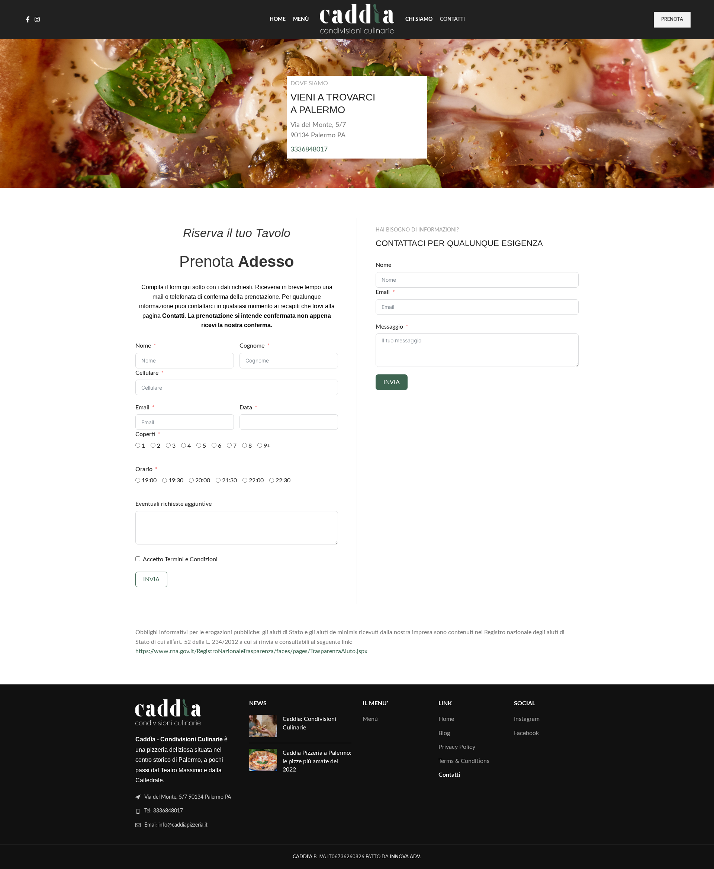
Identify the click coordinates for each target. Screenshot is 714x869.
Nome (143, 346)
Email (142, 407)
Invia (151, 579)
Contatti (449, 775)
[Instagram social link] (37, 19)
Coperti (145, 434)
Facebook (526, 733)
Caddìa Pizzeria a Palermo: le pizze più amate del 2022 (317, 761)
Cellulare (146, 373)
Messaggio (389, 327)
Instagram (527, 719)
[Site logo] (357, 19)
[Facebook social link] (27, 19)
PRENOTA (672, 19)
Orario (143, 469)
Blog (444, 733)
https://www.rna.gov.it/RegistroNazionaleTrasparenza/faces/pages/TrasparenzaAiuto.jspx (251, 651)
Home (446, 719)
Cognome (251, 346)
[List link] (186, 811)
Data (245, 407)
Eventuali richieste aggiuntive (173, 504)
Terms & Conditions (463, 761)
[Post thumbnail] (263, 726)
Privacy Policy (456, 747)
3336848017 (309, 149)
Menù (370, 719)
